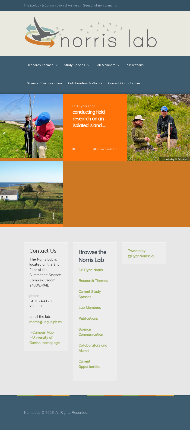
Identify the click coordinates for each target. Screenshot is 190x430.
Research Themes (40, 65)
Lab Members (105, 65)
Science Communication (44, 83)
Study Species (74, 65)
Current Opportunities (124, 83)
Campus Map (43, 332)
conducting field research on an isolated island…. (89, 118)
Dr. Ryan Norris (91, 270)
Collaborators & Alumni (85, 83)
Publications (135, 65)
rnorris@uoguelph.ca (45, 322)
